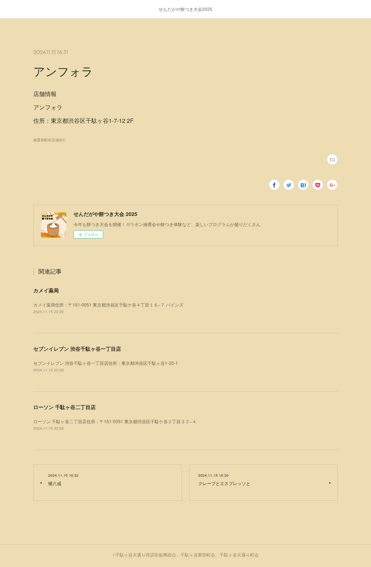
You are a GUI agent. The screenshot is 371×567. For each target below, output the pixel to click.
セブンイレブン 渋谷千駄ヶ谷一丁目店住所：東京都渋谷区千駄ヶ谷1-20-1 (105, 363)
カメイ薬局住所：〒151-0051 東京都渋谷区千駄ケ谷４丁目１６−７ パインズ (108, 304)
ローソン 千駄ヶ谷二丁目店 (64, 406)
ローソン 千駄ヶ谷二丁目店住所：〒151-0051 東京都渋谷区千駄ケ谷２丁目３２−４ (114, 421)
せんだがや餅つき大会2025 (185, 9)
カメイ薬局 (46, 290)
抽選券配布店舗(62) (49, 139)
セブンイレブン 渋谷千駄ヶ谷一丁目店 (77, 348)
